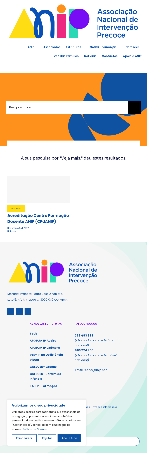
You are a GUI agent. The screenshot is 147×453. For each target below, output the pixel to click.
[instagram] (19, 311)
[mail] (28, 311)
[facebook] (10, 311)
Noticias (11, 231)
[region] (46, 423)
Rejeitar (47, 438)
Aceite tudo (69, 438)
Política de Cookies (35, 429)
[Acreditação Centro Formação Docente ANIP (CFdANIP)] (38, 189)
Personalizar (24, 438)
